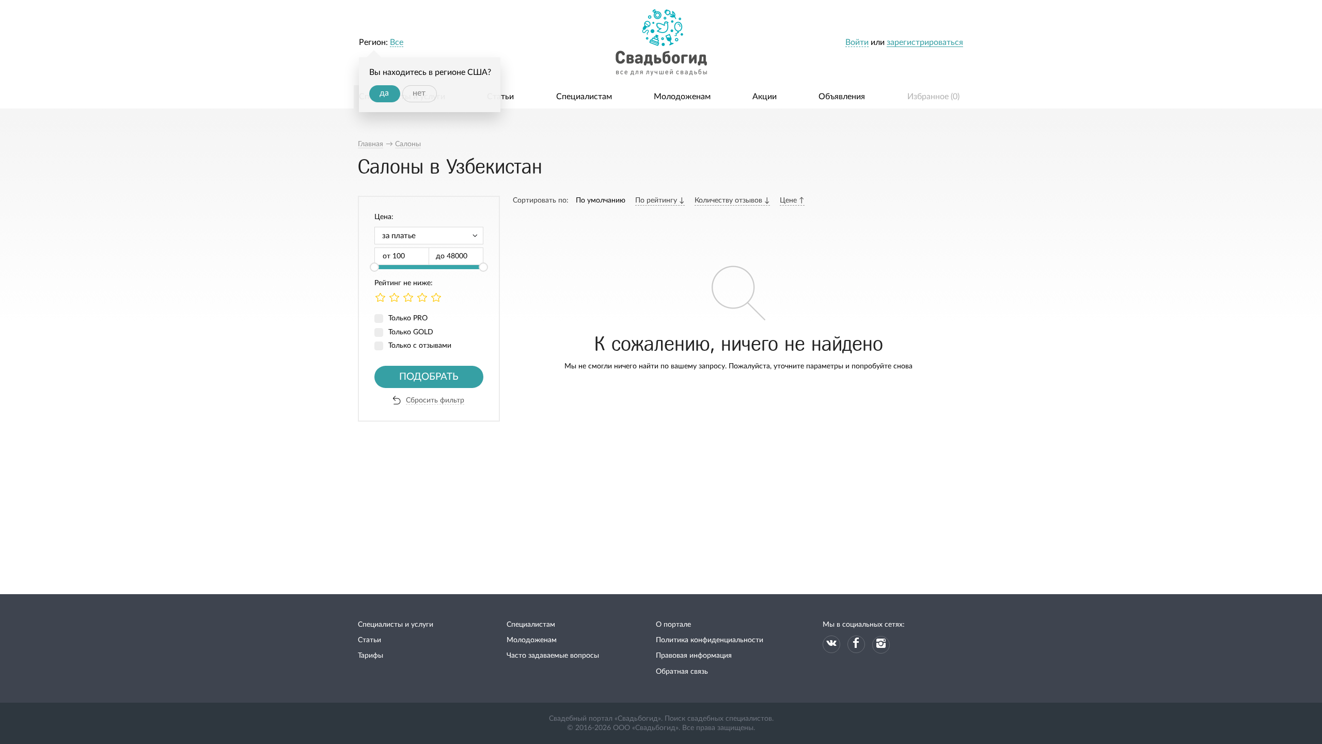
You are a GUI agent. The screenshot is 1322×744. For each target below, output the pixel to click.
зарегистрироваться (925, 42)
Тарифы (370, 655)
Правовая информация (694, 655)
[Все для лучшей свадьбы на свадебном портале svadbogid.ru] (661, 42)
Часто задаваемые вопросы (553, 655)
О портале (673, 624)
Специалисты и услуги (395, 624)
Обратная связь (682, 671)
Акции (764, 96)
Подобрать (429, 377)
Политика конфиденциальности (709, 640)
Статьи (500, 96)
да (384, 93)
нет (419, 93)
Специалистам (584, 96)
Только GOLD (410, 332)
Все (396, 42)
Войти (857, 42)
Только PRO (408, 318)
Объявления (842, 96)
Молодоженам (682, 96)
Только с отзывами (419, 345)
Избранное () (933, 96)
